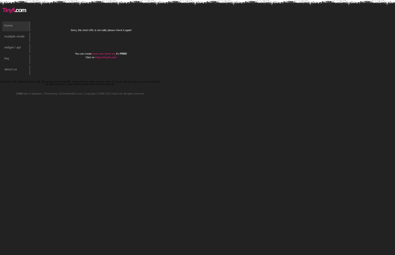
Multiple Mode (14, 36)
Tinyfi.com (117, 93)
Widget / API (12, 47)
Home (8, 25)
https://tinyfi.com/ (106, 57)
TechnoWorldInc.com (70, 93)
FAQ (6, 58)
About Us (10, 69)
